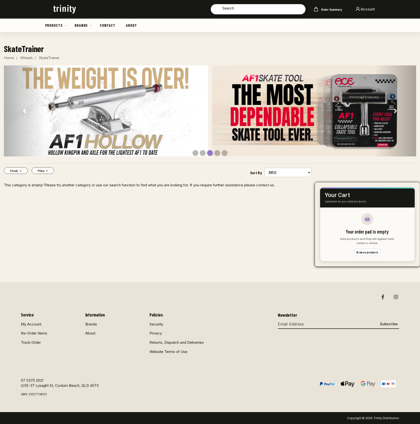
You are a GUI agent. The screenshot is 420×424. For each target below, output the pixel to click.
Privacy (155, 333)
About (131, 25)
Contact (107, 25)
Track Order (31, 342)
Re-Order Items (34, 333)
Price (41, 171)
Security (156, 324)
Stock (14, 171)
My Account (31, 324)
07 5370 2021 (32, 380)
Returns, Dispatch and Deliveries (176, 342)
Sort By (256, 172)
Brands (81, 25)
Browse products (367, 252)
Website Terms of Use (168, 351)
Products (54, 25)
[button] (66, 25)
